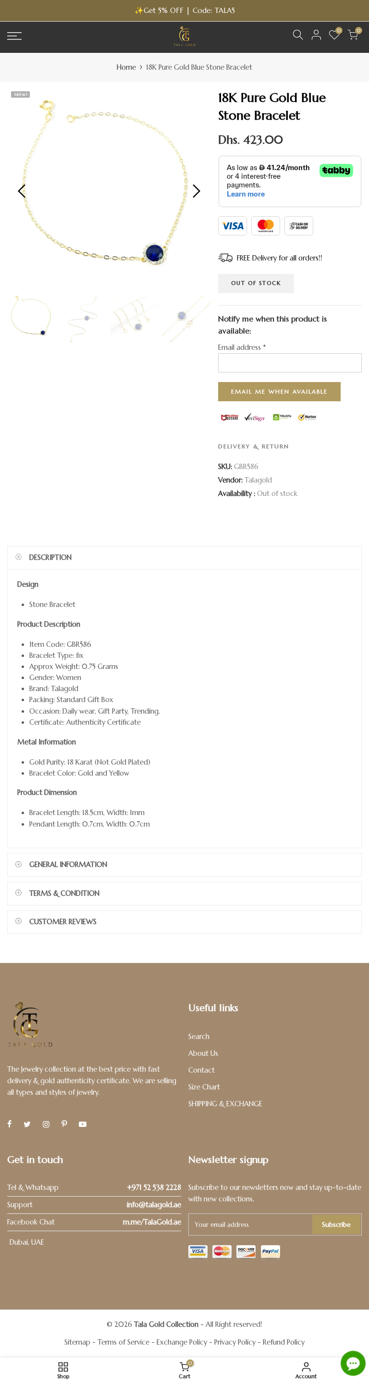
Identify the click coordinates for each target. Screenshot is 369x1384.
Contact (201, 1070)
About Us (203, 1053)
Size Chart (204, 1087)
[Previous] (22, 190)
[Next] (195, 190)
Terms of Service (123, 1342)
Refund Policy (284, 1342)
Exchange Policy (182, 1342)
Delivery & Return (253, 446)
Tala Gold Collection (166, 1324)
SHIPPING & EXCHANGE (225, 1104)
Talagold (258, 480)
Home (126, 67)
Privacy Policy (235, 1342)
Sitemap (77, 1342)
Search (198, 1036)
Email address (242, 347)
